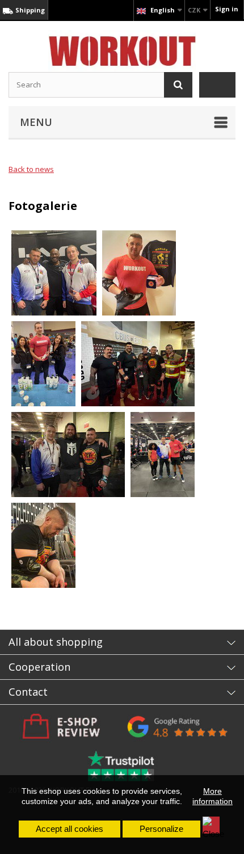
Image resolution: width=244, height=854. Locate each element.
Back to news (31, 169)
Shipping (29, 10)
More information (212, 796)
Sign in (226, 9)
